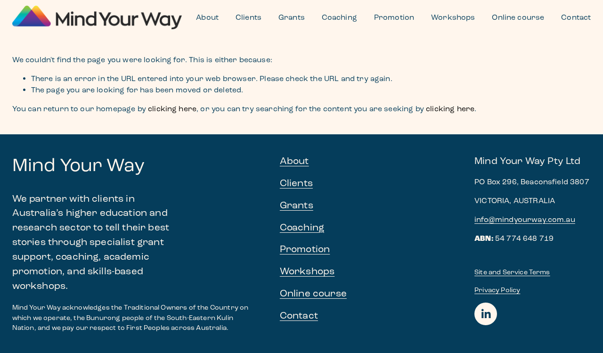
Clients (248, 17)
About (207, 17)
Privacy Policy (497, 290)
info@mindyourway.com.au (524, 219)
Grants (291, 17)
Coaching (339, 17)
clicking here (172, 108)
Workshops (453, 17)
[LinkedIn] (485, 314)
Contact (576, 17)
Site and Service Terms (512, 272)
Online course (518, 17)
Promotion (394, 17)
